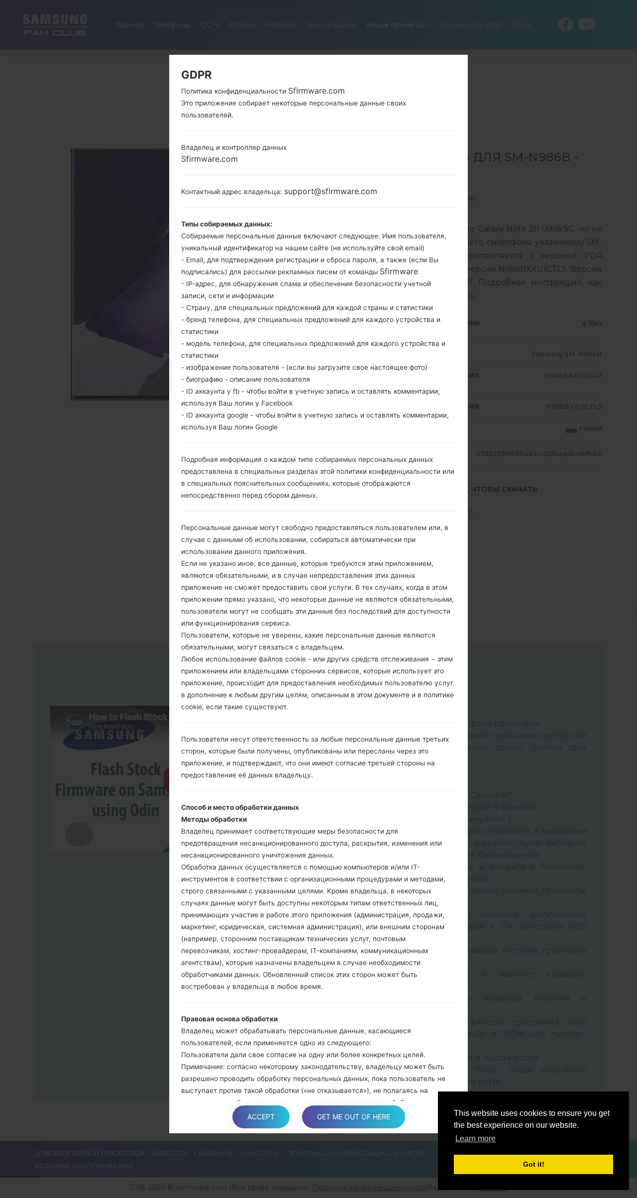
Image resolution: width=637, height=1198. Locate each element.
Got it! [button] (533, 1164)
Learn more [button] (475, 1138)
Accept (261, 1116)
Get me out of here (353, 1116)
